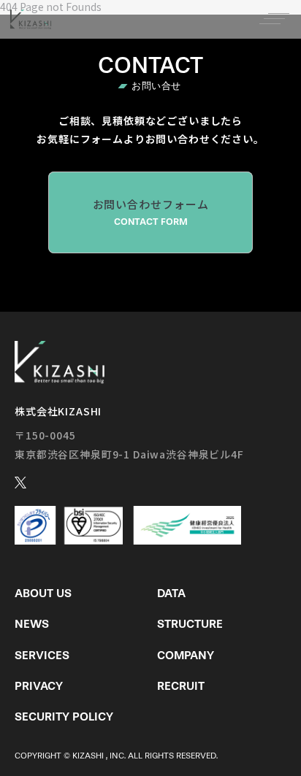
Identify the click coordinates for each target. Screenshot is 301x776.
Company (185, 655)
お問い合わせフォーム (151, 211)
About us (43, 593)
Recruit (181, 686)
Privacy (39, 686)
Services (42, 655)
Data (171, 593)
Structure (190, 624)
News (32, 624)
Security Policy (64, 716)
